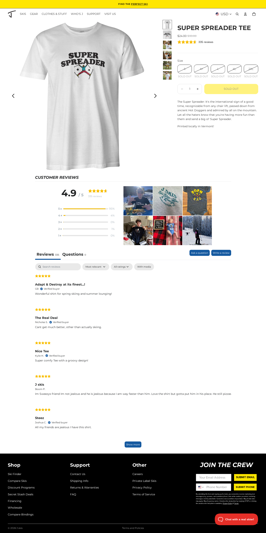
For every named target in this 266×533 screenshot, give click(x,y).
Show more (133, 444)
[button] (86, 208)
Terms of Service (143, 494)
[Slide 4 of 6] (167, 55)
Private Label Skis (144, 480)
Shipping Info (79, 480)
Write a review (221, 252)
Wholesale (15, 507)
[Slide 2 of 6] (167, 34)
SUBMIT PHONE (245, 487)
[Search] (237, 14)
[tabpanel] (133, 357)
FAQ (73, 494)
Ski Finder (14, 474)
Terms (236, 503)
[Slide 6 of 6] (167, 75)
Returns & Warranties (84, 487)
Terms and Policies (133, 528)
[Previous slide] (12, 96)
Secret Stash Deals (20, 494)
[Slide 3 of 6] (167, 45)
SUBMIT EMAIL (245, 477)
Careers (137, 474)
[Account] (245, 14)
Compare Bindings (20, 514)
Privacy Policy (142, 487)
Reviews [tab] (48, 254)
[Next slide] (156, 96)
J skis (20, 528)
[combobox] (200, 487)
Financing (14, 501)
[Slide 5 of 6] (167, 65)
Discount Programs (21, 487)
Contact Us (77, 474)
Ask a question (199, 252)
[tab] (74, 255)
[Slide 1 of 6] (167, 24)
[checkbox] (144, 266)
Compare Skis (17, 480)
